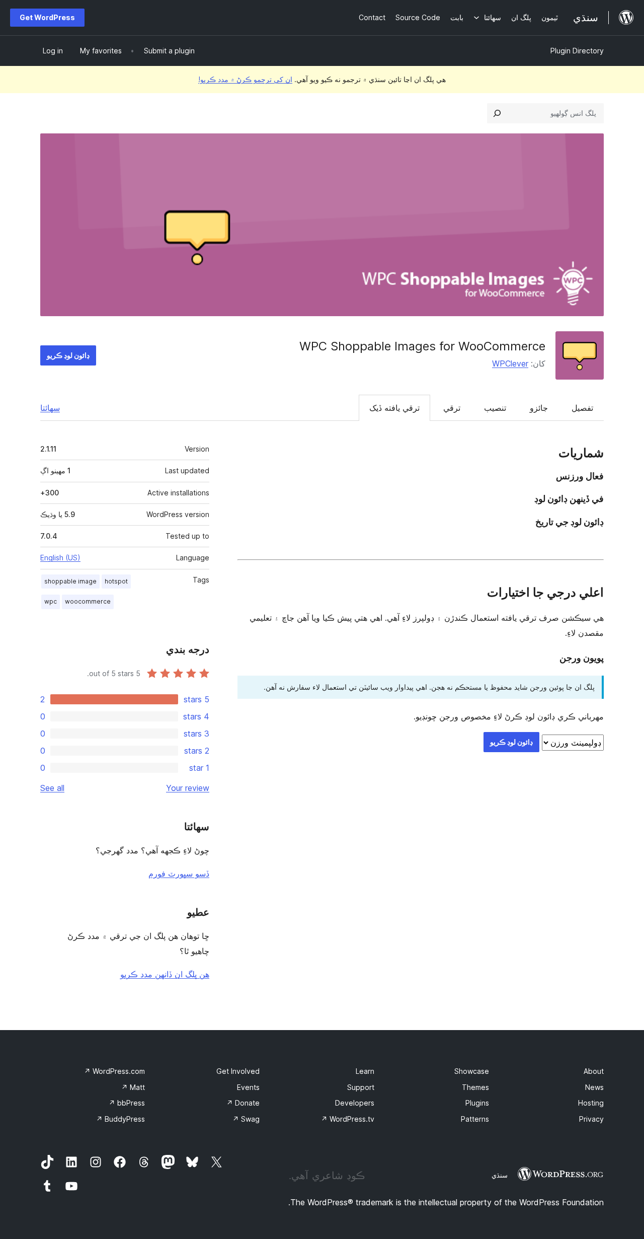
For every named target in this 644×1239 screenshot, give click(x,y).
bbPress (127, 1103)
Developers (354, 1103)
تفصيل (582, 408)
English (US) (60, 557)
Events (248, 1087)
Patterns (475, 1119)
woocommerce (88, 601)
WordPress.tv (347, 1119)
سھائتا (50, 408)
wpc (50, 601)
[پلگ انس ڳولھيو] (497, 113)
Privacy (591, 1119)
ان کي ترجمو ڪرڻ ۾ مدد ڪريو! (245, 79)
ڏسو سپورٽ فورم (178, 873)
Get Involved (238, 1071)
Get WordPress (47, 17)
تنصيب (495, 408)
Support (360, 1087)
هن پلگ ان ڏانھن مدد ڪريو (164, 974)
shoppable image (70, 581)
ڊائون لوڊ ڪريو (68, 355)
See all (52, 788)
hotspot (116, 581)
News (594, 1087)
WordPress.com (114, 1071)
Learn (365, 1071)
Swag (246, 1119)
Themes (475, 1087)
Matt (133, 1087)
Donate (243, 1103)
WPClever (510, 363)
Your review (187, 788)
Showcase (471, 1071)
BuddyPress (120, 1119)
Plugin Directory (577, 50)
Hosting (591, 1103)
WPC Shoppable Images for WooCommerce (422, 346)
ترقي (451, 408)
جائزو (539, 408)
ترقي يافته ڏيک (394, 408)
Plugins (477, 1103)
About (594, 1071)
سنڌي (500, 1175)
